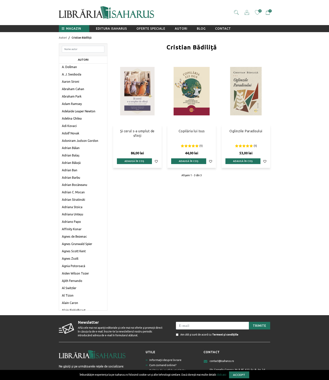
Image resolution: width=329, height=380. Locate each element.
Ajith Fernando (72, 280)
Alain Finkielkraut (73, 310)
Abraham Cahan (73, 89)
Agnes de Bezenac (74, 236)
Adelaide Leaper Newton (78, 111)
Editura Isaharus (111, 28)
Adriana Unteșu (72, 214)
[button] (236, 12)
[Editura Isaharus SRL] (128, 12)
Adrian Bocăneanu (74, 184)
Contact (223, 28)
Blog (201, 28)
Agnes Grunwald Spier (77, 244)
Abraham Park (71, 96)
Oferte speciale (151, 28)
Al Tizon (67, 295)
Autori (181, 28)
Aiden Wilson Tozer (75, 273)
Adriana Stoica (72, 207)
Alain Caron (70, 303)
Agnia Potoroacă (73, 266)
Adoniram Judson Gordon (80, 140)
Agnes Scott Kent (74, 251)
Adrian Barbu (71, 177)
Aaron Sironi (70, 81)
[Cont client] (246, 12)
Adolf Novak (70, 133)
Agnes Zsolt (70, 258)
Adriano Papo (71, 221)
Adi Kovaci (69, 126)
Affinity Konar (71, 229)
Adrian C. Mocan (73, 192)
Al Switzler (69, 288)
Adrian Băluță (71, 162)
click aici (221, 374)
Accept (239, 374)
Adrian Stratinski (73, 199)
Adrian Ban (69, 170)
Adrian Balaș (70, 155)
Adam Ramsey (72, 104)
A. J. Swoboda (71, 74)
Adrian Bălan (71, 148)
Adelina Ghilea (72, 118)
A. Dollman (69, 67)
